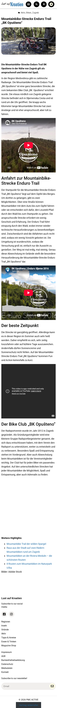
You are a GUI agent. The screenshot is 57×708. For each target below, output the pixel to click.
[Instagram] (11, 614)
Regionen (5, 621)
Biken (28, 12)
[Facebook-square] (4, 614)
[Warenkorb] (44, 4)
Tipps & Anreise (8, 637)
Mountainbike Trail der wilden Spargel (26, 543)
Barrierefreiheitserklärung (13, 660)
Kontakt (5, 672)
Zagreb (35, 12)
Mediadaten (6, 668)
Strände (5, 629)
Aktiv (23, 12)
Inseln (4, 625)
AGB (3, 656)
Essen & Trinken (8, 641)
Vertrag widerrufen (28, 705)
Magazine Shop (8, 645)
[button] (28, 4)
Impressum (6, 652)
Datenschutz (7, 664)
